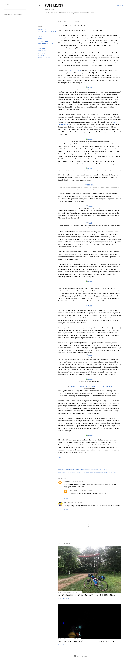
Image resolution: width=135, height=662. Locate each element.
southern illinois (43, 46)
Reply (66, 498)
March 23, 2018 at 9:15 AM (76, 502)
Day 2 (60, 457)
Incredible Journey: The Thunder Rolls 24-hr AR (87, 641)
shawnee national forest (46, 43)
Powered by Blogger (82, 656)
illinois (40, 36)
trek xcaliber (42, 50)
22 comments (66, 644)
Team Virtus (42, 48)
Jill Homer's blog (75, 70)
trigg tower (41, 53)
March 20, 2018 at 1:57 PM (85, 490)
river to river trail (43, 41)
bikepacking (42, 29)
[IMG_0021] (89, 185)
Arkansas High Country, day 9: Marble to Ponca (86, 594)
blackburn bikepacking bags (47, 31)
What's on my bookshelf (60, 13)
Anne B (66, 502)
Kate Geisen (73, 490)
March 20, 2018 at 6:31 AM (76, 481)
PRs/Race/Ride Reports (80, 13)
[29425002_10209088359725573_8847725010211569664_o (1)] (90, 386)
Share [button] (40, 22)
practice (40, 39)
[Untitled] (89, 88)
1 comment (66, 598)
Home (47, 13)
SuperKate (54, 5)
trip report (41, 55)
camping (41, 34)
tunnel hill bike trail (44, 58)
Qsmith (66, 481)
